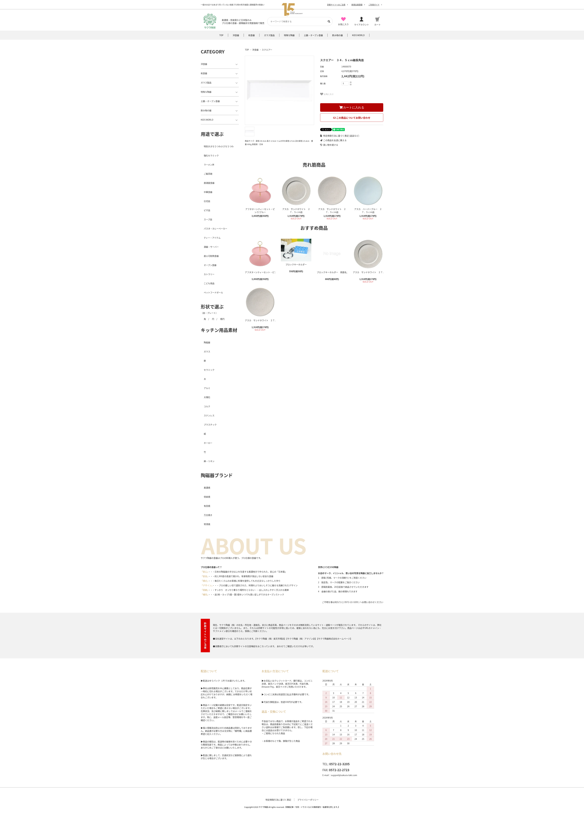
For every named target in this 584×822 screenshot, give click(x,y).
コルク (207, 406)
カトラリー (209, 274)
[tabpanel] (279, 90)
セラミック (209, 369)
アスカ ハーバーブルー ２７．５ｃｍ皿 (368, 210)
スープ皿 (208, 219)
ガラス (207, 351)
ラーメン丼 (209, 164)
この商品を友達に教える (335, 140)
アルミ (207, 388)
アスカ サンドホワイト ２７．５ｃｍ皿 (296, 210)
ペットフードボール (213, 292)
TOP (247, 49)
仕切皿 (207, 201)
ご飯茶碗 (208, 173)
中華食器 (208, 191)
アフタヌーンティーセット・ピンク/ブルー (260, 210)
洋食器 (255, 49)
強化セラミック (211, 155)
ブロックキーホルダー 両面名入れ (332, 272)
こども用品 (209, 283)
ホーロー (208, 442)
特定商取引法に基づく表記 (278, 799)
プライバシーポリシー (308, 799)
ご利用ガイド (373, 4)
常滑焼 (207, 524)
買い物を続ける (330, 144)
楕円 (222, 318)
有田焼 (207, 505)
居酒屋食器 (209, 182)
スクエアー (267, 49)
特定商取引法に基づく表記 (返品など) (341, 135)
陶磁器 (207, 342)
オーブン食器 (210, 265)
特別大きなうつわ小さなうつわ (219, 146)
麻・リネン (209, 461)
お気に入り (328, 94)
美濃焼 (207, 487)
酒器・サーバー (211, 246)
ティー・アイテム (212, 237)
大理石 (207, 397)
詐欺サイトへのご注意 (336, 4)
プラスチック (210, 424)
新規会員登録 (356, 4)
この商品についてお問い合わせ (353, 117)
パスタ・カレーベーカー (215, 228)
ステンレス (209, 415)
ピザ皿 (207, 210)
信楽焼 (207, 496)
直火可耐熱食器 (211, 255)
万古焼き (208, 514)
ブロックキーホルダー (296, 264)
